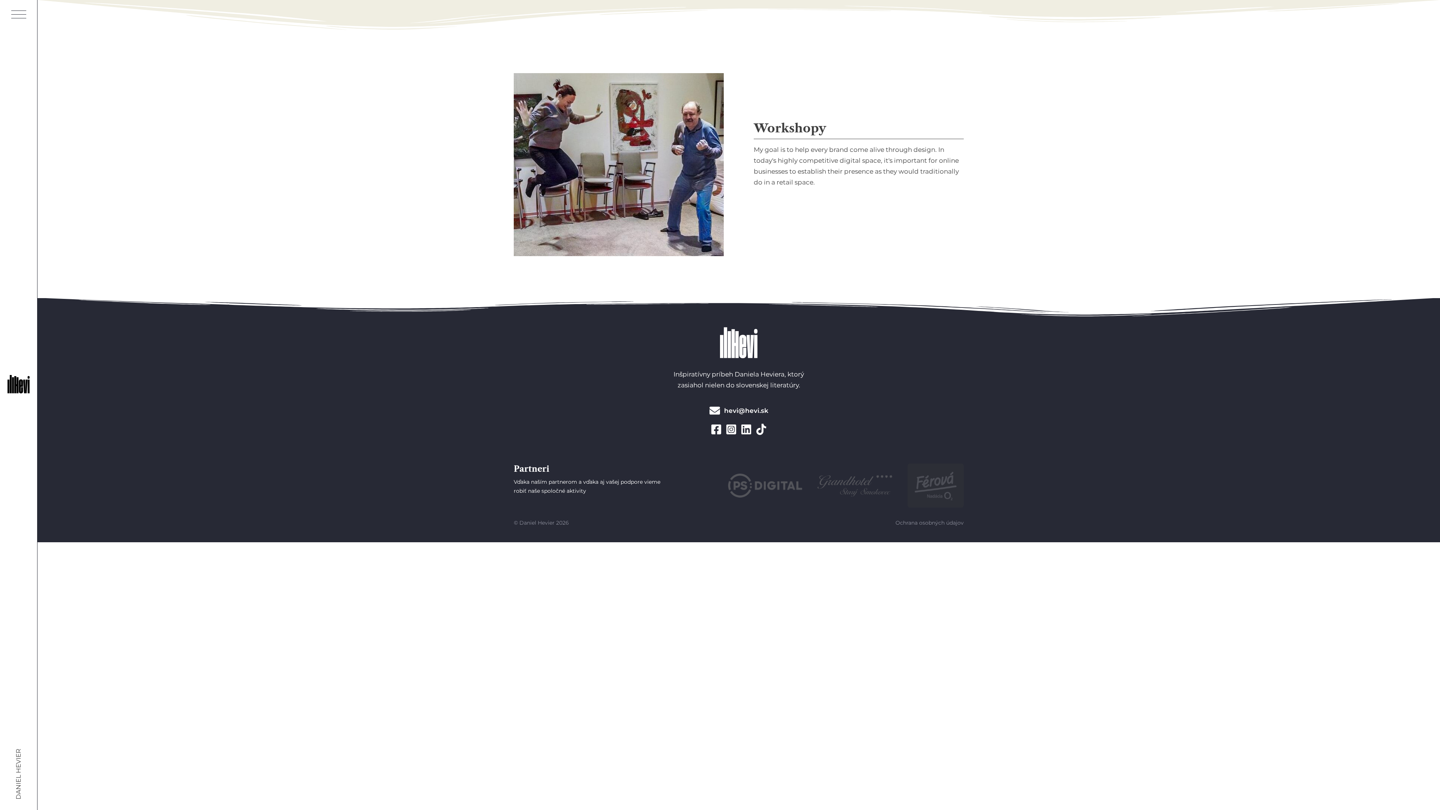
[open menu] (18, 15)
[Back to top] (1409, 783)
